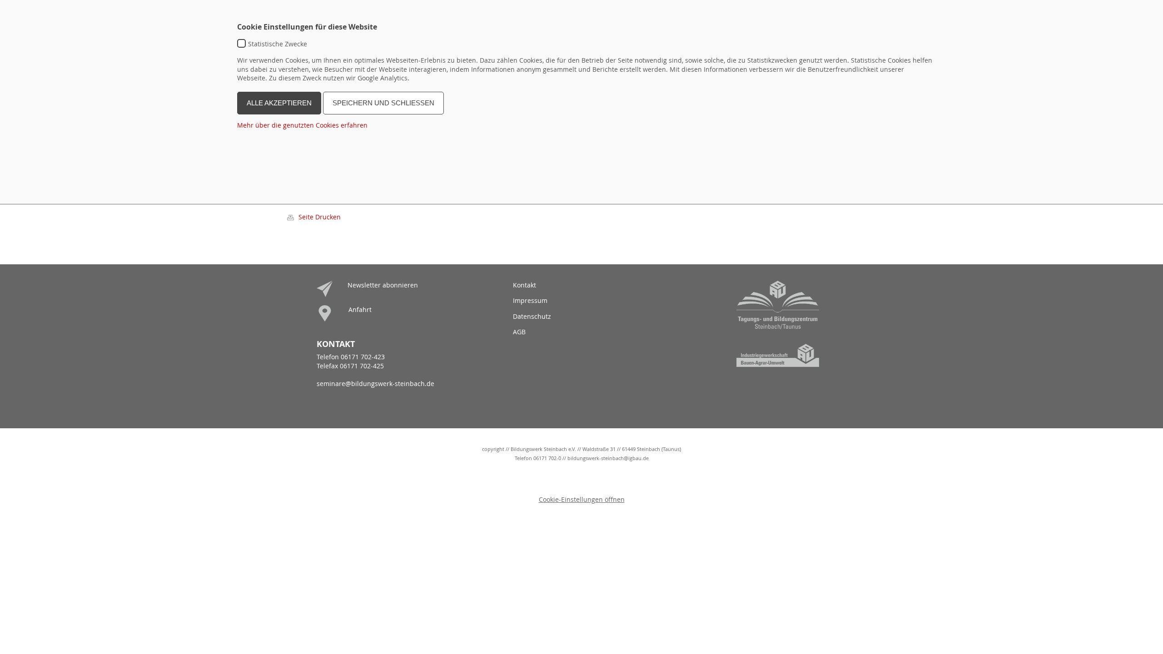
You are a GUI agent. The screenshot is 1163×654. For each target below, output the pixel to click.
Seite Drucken (319, 217)
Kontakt (524, 285)
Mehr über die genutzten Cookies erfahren (302, 125)
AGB (519, 331)
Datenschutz (532, 316)
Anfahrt (360, 309)
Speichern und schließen (383, 103)
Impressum (530, 300)
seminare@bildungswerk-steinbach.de (375, 383)
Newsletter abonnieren (383, 285)
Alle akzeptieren (279, 103)
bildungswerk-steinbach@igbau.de (608, 458)
